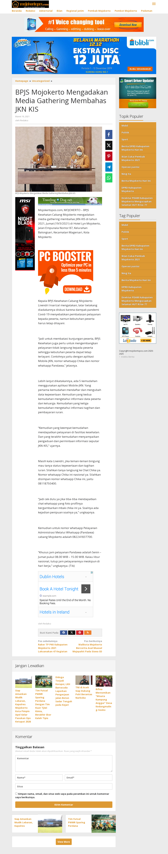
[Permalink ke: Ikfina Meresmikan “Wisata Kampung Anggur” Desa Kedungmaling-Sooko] (104, 681)
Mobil (125, 125)
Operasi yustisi (130, 167)
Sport (125, 139)
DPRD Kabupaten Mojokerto (131, 189)
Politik (125, 132)
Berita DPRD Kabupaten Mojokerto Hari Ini (135, 148)
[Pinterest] (79, 632)
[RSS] (87, 632)
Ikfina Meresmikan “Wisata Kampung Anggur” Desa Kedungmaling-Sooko (104, 699)
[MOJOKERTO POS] (30, 3)
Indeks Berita (127, 356)
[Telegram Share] (108, 167)
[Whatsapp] (108, 177)
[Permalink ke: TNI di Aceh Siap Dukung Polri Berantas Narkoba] (83, 680)
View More (64, 841)
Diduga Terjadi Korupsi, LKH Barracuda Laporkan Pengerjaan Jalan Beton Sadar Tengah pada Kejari (63, 691)
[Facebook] (63, 632)
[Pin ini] (108, 156)
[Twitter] (71, 632)
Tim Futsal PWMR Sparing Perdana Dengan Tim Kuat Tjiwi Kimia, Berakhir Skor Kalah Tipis (43, 704)
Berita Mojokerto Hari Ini (136, 180)
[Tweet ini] (108, 145)
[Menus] (154, 4)
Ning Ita (126, 173)
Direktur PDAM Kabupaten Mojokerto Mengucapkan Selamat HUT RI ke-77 (137, 201)
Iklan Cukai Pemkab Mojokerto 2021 (133, 158)
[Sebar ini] (108, 134)
